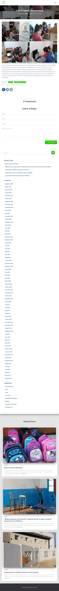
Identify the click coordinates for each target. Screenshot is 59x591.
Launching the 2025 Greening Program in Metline (17, 175)
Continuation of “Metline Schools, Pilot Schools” (17, 169)
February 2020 (8, 284)
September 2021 (9, 239)
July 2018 (7, 334)
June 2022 (7, 228)
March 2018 (8, 346)
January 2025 (8, 192)
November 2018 (9, 325)
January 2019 (8, 319)
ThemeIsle (34, 587)
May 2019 (7, 310)
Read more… (24, 473)
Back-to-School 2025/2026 (11, 164)
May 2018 (7, 340)
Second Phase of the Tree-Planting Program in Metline (18, 172)
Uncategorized (8, 407)
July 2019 (7, 304)
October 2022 (8, 219)
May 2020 (7, 275)
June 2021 (7, 248)
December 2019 (9, 290)
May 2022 (7, 231)
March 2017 (8, 375)
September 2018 (9, 331)
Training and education (20, 82)
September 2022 (9, 222)
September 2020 (9, 266)
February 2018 (8, 348)
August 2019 (8, 301)
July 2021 (7, 245)
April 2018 (7, 343)
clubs (6, 389)
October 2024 (8, 198)
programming (18, 84)
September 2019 (9, 298)
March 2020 (8, 281)
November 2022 (9, 216)
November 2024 (9, 195)
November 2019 (9, 293)
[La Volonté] (4, 3)
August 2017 (8, 363)
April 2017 (7, 372)
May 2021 (7, 251)
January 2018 (8, 351)
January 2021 (8, 260)
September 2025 (9, 184)
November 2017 (9, 354)
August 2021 (8, 242)
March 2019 (8, 316)
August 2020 (8, 269)
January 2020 (8, 287)
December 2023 (9, 204)
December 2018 (9, 322)
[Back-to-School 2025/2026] (29, 445)
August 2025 (8, 186)
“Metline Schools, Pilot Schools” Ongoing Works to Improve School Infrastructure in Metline (28, 166)
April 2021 (7, 254)
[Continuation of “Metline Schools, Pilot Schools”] (29, 549)
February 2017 (8, 378)
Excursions (8, 395)
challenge (7, 84)
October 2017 (8, 357)
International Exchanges (11, 398)
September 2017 (9, 360)
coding (12, 84)
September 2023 (9, 207)
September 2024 (9, 201)
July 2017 (7, 366)
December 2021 (9, 237)
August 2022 (8, 225)
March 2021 (8, 257)
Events (10, 82)
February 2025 (8, 189)
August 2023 (8, 210)
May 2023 (7, 213)
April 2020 (7, 278)
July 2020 (7, 272)
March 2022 (8, 234)
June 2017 (7, 369)
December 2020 (9, 263)
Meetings (7, 401)
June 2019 (7, 307)
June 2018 (7, 337)
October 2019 (8, 295)
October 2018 (8, 328)
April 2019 (7, 313)
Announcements (9, 386)
